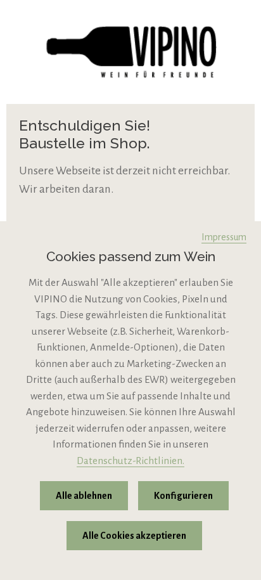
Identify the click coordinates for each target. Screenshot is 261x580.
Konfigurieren (183, 496)
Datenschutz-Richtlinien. (130, 460)
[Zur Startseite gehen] (130, 52)
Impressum (223, 237)
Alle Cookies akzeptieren (134, 536)
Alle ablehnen (84, 496)
